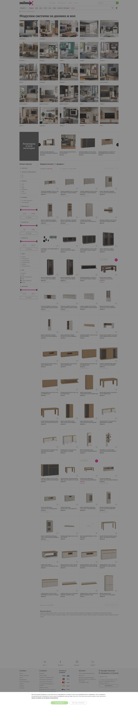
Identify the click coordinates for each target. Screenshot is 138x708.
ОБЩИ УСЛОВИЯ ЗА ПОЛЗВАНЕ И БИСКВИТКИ (44, 698)
